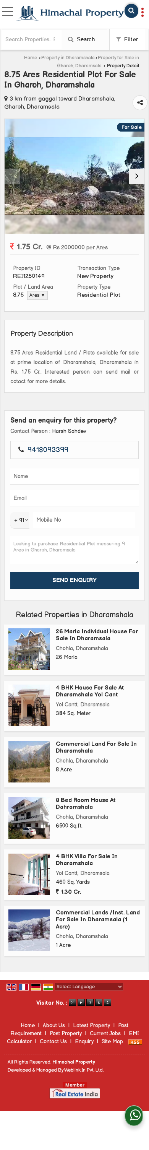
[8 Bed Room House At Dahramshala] (29, 818)
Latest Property (91, 1025)
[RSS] (135, 1041)
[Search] (131, 11)
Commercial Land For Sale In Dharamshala (96, 747)
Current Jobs (105, 1033)
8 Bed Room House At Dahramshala (86, 804)
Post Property (66, 1033)
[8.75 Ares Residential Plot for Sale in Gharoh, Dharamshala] (74, 176)
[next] (136, 176)
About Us (54, 1025)
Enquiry (84, 1041)
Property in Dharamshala (68, 58)
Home (30, 58)
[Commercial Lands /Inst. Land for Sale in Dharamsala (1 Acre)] (29, 930)
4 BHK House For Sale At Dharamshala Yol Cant (90, 691)
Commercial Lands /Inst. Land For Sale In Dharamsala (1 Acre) (98, 919)
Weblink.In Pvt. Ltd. (84, 1070)
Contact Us (53, 1041)
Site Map (112, 1041)
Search (85, 39)
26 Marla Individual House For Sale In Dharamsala (97, 635)
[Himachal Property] (70, 14)
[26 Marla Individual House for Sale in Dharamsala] (29, 649)
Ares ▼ (37, 295)
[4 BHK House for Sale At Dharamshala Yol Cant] (29, 705)
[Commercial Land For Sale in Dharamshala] (29, 761)
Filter (130, 39)
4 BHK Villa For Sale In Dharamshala (87, 860)
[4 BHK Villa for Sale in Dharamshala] (29, 874)
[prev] (12, 176)
